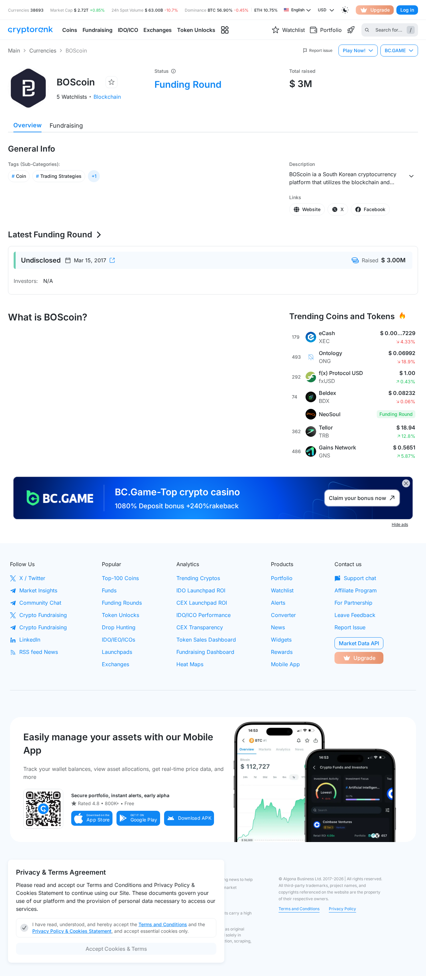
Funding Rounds (122, 602)
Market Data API (359, 643)
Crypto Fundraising (43, 615)
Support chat (360, 578)
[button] (91, 818)
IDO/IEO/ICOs (118, 639)
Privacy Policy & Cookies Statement (71, 931)
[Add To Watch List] (111, 82)
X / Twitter (32, 578)
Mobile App (285, 664)
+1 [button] (94, 176)
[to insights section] (225, 30)
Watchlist (282, 590)
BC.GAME (395, 50)
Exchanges (115, 664)
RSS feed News (38, 652)
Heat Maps (189, 664)
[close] (406, 483)
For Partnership (353, 602)
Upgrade (380, 10)
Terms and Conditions (299, 908)
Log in (407, 10)
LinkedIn (29, 639)
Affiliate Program (355, 590)
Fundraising (66, 125)
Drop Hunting (118, 627)
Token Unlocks (120, 615)
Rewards (282, 652)
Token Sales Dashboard (206, 639)
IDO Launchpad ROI (200, 590)
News (278, 627)
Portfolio (282, 578)
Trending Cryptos (198, 578)
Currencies (42, 50)
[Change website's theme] (345, 10)
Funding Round (187, 84)
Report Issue (349, 627)
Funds (109, 590)
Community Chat (40, 602)
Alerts (278, 602)
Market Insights (38, 590)
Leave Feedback (354, 615)
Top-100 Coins (120, 578)
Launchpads (117, 652)
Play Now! (354, 50)
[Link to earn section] (351, 30)
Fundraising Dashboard (205, 652)
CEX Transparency (199, 627)
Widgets (281, 639)
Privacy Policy (342, 908)
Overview (27, 125)
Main (14, 50)
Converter (283, 615)
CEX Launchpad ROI (201, 602)
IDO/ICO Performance (203, 615)
